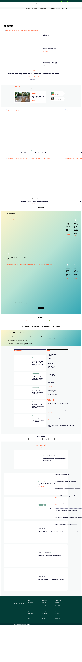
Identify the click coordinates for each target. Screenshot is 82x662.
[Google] (23, 622)
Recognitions (30, 625)
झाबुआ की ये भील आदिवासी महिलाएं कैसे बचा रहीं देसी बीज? (17, 277)
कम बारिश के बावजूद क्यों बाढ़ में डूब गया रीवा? (62, 494)
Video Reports (52, 8)
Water (39, 455)
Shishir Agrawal (34, 174)
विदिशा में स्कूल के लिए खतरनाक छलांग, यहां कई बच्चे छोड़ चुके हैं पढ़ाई (66, 530)
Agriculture (26, 346)
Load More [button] (41, 327)
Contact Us (29, 620)
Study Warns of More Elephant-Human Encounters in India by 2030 (60, 395)
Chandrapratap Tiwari (47, 41)
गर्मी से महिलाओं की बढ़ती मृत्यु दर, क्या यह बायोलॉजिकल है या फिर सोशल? (51, 599)
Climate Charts (57, 638)
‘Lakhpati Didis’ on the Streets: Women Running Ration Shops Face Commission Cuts (58, 88)
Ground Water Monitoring (59, 641)
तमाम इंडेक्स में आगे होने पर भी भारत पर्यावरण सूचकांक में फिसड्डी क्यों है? (50, 551)
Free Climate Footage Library (32, 636)
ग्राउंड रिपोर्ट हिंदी (41, 462)
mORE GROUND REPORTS (18, 369)
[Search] (66, 8)
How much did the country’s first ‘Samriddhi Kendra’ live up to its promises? (38, 440)
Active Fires (57, 636)
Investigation (35, 376)
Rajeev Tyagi (45, 65)
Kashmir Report (35, 407)
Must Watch (57, 346)
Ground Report (51, 438)
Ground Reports (53, 339)
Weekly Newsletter (58, 620)
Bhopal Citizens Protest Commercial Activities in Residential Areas (34, 172)
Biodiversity (32, 455)
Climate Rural (44, 638)
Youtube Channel (17, 1)
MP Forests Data (57, 631)
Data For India (57, 633)
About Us (29, 618)
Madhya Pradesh (35, 169)
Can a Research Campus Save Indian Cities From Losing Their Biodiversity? (22, 60)
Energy (45, 455)
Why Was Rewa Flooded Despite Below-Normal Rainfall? (53, 39)
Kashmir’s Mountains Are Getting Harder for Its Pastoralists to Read (60, 428)
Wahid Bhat (34, 223)
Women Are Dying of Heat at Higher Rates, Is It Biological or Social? (34, 220)
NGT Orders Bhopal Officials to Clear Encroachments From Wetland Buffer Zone (62, 381)
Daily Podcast (30, 634)
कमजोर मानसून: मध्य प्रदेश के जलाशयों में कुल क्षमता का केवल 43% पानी (66, 551)
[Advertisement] (41, 16)
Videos (29, 638)
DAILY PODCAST (17, 106)
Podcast (58, 8)
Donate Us (23, 1)
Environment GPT (34, 1)
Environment (36, 346)
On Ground (28, 8)
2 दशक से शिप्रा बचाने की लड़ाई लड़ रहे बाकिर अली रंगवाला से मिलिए (65, 501)
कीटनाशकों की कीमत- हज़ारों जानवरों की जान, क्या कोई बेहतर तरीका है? (66, 544)
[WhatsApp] (14, 622)
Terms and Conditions (45, 625)
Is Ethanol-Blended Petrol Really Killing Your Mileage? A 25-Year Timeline (61, 374)
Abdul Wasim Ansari (75, 298)
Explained (42, 339)
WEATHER (50, 410)
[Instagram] (63, 1)
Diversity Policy (44, 623)
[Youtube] (67, 1)
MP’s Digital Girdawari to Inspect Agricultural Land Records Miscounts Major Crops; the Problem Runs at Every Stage (37, 382)
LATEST (50, 370)
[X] (61, 1)
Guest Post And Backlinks (46, 618)
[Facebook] (65, 1)
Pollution (58, 455)
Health (51, 455)
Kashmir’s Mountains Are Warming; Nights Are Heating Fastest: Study (38, 412)
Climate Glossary (30, 633)
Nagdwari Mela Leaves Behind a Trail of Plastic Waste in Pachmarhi (55, 64)
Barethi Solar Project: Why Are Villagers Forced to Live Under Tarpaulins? (38, 426)
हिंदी (45, 524)
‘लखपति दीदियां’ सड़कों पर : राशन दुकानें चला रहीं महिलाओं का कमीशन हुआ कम (51, 527)
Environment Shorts (31, 339)
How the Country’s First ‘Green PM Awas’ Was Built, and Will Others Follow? (37, 398)
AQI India (57, 634)
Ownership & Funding (31, 623)
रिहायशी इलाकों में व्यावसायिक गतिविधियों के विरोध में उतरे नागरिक (68, 247)
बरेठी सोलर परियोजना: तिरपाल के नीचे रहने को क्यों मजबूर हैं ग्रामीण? (18, 322)
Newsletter (28, 1)
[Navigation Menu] (15, 5)
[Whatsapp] (60, 1)
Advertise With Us (44, 620)
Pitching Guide (57, 625)
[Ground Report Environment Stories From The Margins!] (41, 4)
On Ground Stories (44, 634)
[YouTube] (18, 622)
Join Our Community (58, 623)
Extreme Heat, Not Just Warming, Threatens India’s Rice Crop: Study (60, 388)
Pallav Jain (68, 297)
